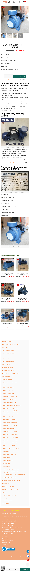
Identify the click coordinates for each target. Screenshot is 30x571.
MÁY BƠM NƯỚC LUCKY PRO (10, 255)
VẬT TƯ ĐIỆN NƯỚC (8, 501)
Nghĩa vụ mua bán (6, 542)
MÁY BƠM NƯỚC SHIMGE (11, 437)
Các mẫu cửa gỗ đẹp (8, 367)
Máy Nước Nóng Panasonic (9, 477)
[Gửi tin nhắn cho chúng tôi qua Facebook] (28, 555)
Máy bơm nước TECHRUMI (11, 443)
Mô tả (8, 79)
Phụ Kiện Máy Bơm (8, 460)
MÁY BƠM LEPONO (9, 387)
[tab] (8, 80)
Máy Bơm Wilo (7, 457)
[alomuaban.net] (4, 2)
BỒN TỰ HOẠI (6, 364)
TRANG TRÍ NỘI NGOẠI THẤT (10, 495)
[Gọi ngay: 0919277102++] (28, 560)
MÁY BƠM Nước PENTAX (10, 425)
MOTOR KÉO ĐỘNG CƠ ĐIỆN (10, 489)
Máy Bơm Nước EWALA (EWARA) (12, 405)
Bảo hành (4, 544)
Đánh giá (22, 79)
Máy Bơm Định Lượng (8, 376)
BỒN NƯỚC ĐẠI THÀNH (9, 350)
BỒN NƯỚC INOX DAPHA (9, 353)
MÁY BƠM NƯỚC (7, 379)
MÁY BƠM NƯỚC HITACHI (11, 408)
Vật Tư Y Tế (6, 503)
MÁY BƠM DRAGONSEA (10, 382)
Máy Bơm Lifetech (8, 390)
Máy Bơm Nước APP (9, 393)
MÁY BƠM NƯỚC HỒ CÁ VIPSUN (12, 411)
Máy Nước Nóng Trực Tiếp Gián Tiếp (11, 480)
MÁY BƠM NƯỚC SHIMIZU (11, 440)
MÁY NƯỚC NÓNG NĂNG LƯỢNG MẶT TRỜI (14, 474)
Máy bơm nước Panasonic (10, 422)
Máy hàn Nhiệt (6, 463)
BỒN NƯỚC (6, 347)
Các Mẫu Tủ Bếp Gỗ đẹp (8, 370)
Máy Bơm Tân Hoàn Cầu (10, 454)
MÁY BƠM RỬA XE (9, 451)
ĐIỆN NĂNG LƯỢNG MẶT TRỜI (10, 373)
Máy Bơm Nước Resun (9, 428)
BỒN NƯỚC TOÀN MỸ (8, 361)
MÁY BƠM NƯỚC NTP (9, 419)
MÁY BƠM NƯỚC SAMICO (11, 434)
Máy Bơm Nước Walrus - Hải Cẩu (12, 448)
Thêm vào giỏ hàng (20, 76)
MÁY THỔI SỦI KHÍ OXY (9, 486)
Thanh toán (10, 540)
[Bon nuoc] (14, 2)
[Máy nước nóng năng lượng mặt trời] (19, 2)
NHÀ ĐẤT (5, 492)
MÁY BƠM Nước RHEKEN (10, 431)
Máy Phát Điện (6, 483)
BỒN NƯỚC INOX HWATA (9, 356)
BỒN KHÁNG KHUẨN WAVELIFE (11, 344)
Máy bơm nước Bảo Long (10, 399)
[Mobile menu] (28, 2)
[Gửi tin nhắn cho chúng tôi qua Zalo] (28, 552)
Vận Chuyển (5, 540)
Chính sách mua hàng (7, 538)
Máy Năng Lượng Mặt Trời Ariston (11, 469)
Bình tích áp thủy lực (7, 341)
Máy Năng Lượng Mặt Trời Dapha (10, 472)
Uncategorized (6, 498)
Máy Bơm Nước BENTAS (10, 402)
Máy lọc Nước (6, 466)
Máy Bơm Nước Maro (9, 416)
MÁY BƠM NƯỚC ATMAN (10, 396)
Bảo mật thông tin (6, 536)
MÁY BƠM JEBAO (8, 385)
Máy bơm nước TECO (9, 445)
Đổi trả (8, 544)
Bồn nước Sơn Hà (7, 358)
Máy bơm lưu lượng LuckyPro (8, 162)
